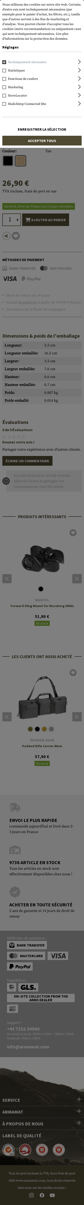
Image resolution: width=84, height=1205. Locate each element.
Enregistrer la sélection (42, 129)
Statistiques (16, 70)
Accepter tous (42, 140)
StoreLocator (17, 96)
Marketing (15, 87)
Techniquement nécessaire (27, 62)
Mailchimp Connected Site (27, 104)
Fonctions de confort (23, 79)
